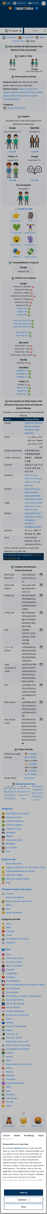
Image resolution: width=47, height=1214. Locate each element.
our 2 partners (16, 1148)
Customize (22, 1200)
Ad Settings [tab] (29, 1135)
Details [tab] (17, 1135)
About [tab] (41, 1135)
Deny (23, 1207)
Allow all (23, 1193)
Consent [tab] (6, 1135)
